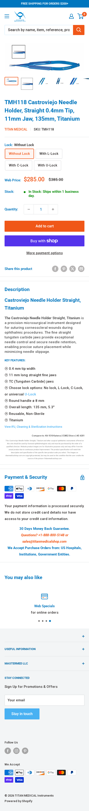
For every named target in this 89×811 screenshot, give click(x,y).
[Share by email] (81, 268)
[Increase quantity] (53, 209)
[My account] (71, 16)
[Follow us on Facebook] (8, 751)
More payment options (44, 253)
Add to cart (45, 226)
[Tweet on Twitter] (72, 268)
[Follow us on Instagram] (16, 751)
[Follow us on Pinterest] (25, 751)
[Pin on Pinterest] (64, 268)
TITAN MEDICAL (16, 129)
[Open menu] (7, 16)
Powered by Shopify (18, 801)
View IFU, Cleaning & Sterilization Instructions (33, 426)
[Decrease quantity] (29, 209)
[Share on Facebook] (55, 268)
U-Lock (30, 394)
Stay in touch (22, 714)
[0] (81, 16)
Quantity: (11, 209)
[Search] (78, 30)
